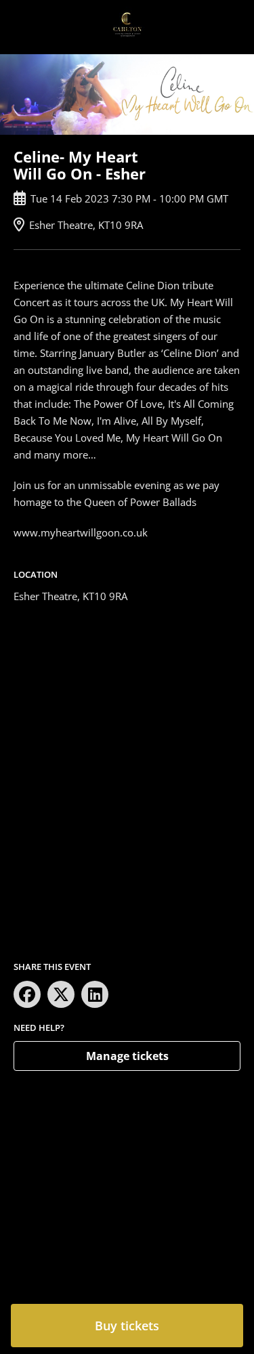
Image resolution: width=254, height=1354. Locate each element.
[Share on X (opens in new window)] (61, 994)
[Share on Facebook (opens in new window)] (27, 994)
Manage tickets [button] (127, 1056)
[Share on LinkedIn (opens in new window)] (94, 994)
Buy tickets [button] (127, 1325)
